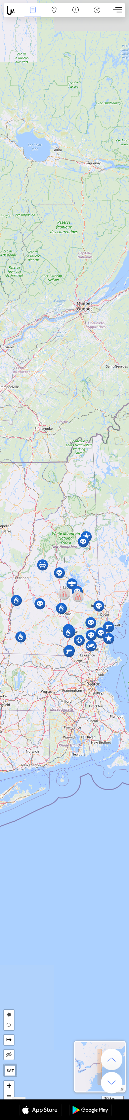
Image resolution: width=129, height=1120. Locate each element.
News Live (33, 14)
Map (54, 14)
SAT (10, 1070)
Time (75, 14)
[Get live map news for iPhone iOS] (41, 1111)
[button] (20, 636)
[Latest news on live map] (13, 10)
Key (97, 14)
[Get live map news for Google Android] (90, 1111)
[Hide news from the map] (9, 1055)
